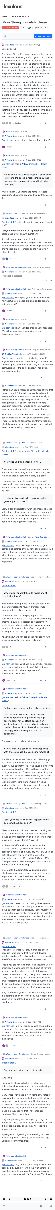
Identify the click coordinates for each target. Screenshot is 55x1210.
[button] (4, 1206)
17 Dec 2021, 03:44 (33, 899)
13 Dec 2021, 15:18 (30, 45)
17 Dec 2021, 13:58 (30, 942)
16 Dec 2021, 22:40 (30, 808)
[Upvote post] (41, 123)
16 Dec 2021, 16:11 (30, 581)
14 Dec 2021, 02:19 (33, 324)
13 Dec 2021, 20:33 (30, 218)
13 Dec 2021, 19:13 (33, 136)
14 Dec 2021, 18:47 (33, 386)
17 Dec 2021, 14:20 (30, 1058)
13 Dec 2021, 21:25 (33, 272)
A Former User (11, 136)
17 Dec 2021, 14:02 (33, 1022)
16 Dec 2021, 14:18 (33, 541)
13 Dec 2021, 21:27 (33, 293)
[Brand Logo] (13, 6)
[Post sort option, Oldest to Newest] (5, 36)
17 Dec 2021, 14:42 (33, 1160)
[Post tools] (51, 123)
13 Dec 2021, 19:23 (33, 160)
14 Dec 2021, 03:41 (37, 354)
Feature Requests (11, 28)
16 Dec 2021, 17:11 (33, 660)
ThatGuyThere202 (13, 354)
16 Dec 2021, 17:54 (33, 693)
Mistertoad (9, 45)
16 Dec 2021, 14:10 (30, 447)
